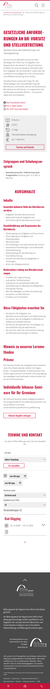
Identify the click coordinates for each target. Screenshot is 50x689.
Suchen (36, 5)
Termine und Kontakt (25, 147)
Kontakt (18, 681)
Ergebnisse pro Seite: (11, 500)
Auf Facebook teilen (16, 102)
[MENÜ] (43, 5)
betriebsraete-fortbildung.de (12, 13)
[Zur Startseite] (6, 5)
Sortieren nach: (9, 490)
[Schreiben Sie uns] (25, 686)
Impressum (15, 678)
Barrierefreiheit (8, 681)
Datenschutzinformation (29, 678)
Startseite (6, 678)
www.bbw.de (23, 647)
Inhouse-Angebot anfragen (19, 415)
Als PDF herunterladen (17, 109)
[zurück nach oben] (25, 580)
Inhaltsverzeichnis (29, 681)
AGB (38, 681)
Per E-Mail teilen (14, 105)
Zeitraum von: (5, 476)
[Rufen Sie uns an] (41, 686)
